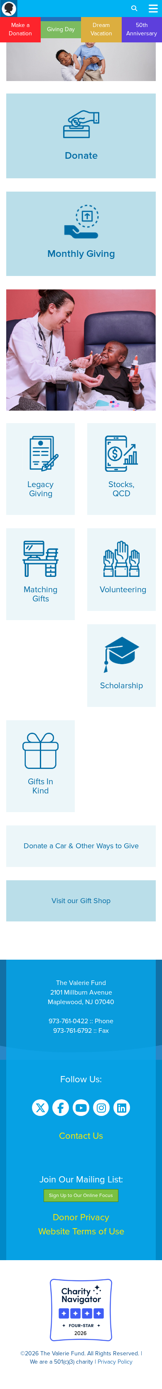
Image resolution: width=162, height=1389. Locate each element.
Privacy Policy (115, 1361)
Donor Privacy (81, 1217)
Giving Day (61, 29)
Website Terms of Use (81, 1231)
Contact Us (81, 1135)
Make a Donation (20, 29)
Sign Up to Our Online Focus (81, 1195)
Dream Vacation (101, 29)
